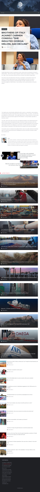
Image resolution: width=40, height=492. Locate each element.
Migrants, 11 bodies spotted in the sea (10, 308)
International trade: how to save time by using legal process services (18, 246)
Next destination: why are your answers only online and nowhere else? (19, 277)
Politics (4, 29)
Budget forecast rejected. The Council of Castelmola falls (15, 324)
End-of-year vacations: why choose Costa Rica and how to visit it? (17, 262)
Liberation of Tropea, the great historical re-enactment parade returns (20, 427)
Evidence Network (7, 463)
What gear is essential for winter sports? (11, 199)
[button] (38, 12)
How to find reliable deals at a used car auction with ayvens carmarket (20, 378)
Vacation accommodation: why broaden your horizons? (14, 293)
